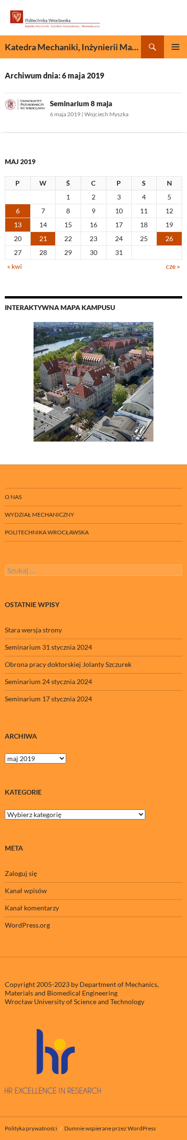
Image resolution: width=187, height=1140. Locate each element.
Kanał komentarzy (32, 908)
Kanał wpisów (26, 890)
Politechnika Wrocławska (47, 532)
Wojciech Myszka (106, 114)
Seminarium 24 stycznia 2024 (48, 681)
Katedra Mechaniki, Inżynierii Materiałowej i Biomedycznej (73, 47)
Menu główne (175, 46)
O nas (13, 496)
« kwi (14, 266)
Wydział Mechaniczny (39, 514)
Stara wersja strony (33, 630)
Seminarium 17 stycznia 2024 (48, 699)
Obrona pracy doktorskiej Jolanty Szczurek (68, 664)
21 (43, 238)
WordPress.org (27, 925)
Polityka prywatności (31, 1128)
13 (18, 225)
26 (169, 238)
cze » (173, 266)
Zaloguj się (21, 873)
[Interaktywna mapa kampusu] (93, 382)
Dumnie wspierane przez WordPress (110, 1128)
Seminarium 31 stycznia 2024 (48, 647)
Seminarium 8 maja (81, 103)
